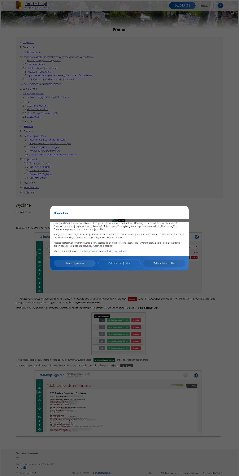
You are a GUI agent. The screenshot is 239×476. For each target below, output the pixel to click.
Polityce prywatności (117, 251)
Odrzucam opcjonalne (119, 263)
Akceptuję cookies (75, 263)
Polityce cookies (92, 251)
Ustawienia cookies (165, 263)
